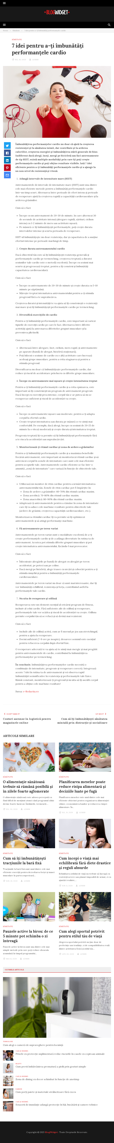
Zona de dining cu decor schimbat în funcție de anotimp (47, 1079)
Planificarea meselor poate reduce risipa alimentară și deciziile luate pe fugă (82, 787)
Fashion (19, 1089)
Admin (35, 59)
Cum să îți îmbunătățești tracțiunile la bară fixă (24, 860)
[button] (4, 3)
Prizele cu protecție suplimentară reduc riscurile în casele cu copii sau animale (60, 1053)
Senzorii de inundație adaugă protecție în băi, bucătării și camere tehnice (57, 1104)
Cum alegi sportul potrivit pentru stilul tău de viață (81, 933)
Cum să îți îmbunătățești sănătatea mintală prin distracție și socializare (82, 720)
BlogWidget (51, 1132)
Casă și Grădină (22, 1051)
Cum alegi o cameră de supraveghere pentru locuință (33, 1045)
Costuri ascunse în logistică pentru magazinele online (27, 720)
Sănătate (17, 39)
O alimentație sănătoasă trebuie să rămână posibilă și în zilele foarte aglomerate (28, 787)
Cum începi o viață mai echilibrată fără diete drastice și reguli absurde (85, 863)
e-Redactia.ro (31, 691)
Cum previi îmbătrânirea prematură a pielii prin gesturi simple (51, 1066)
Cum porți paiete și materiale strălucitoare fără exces (46, 1091)
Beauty (19, 1064)
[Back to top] (105, 1134)
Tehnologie (8, 1041)
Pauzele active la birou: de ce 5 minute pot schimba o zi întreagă (28, 936)
